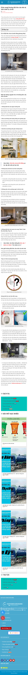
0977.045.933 (11, 609)
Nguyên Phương (9, 12)
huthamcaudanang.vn (6, 608)
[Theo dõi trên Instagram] (5, 660)
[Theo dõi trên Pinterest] (10, 660)
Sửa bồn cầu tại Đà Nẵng (17, 163)
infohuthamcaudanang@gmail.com (19, 608)
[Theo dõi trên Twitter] (8, 660)
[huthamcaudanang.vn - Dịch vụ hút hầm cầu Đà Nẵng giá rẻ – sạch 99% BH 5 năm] (14, 2)
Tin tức (3, 11)
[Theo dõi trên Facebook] (2, 660)
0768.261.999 (4, 609)
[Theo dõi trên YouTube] (13, 660)
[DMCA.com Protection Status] (4, 667)
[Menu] (2, 2)
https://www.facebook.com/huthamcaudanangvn (11, 610)
